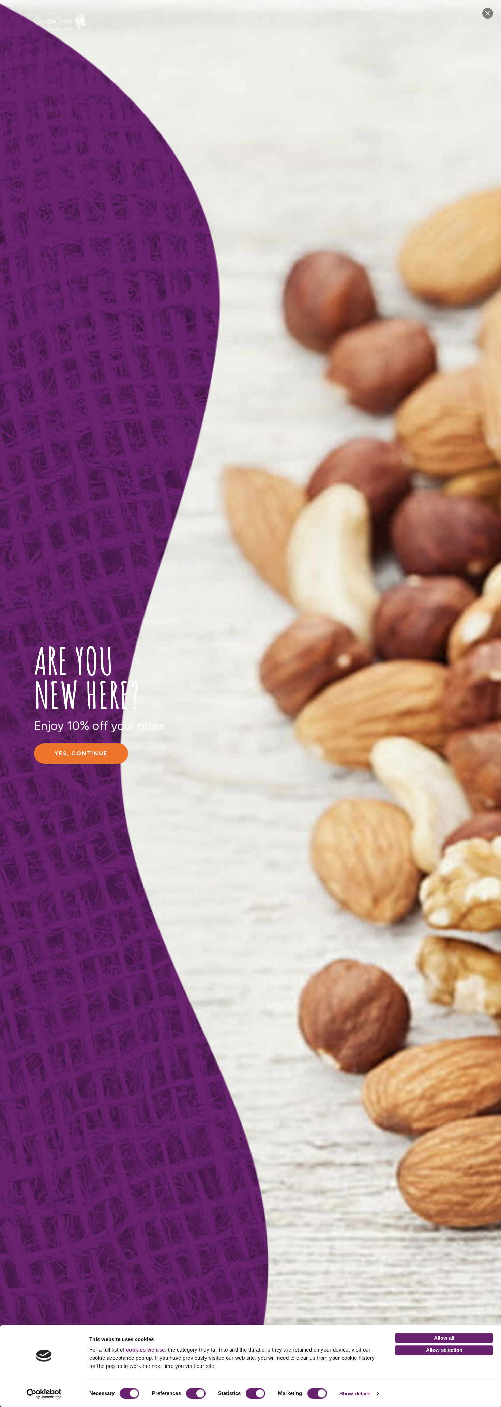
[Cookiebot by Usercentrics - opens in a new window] (44, 1394)
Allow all (444, 1338)
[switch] (196, 1393)
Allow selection (444, 1350)
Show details (354, 1393)
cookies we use (145, 1350)
